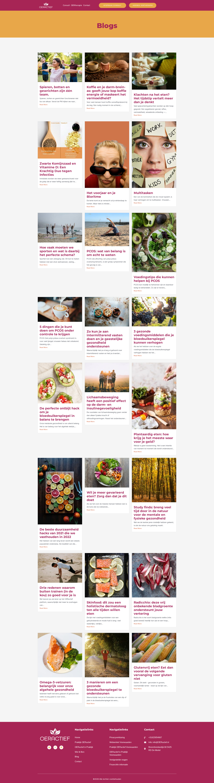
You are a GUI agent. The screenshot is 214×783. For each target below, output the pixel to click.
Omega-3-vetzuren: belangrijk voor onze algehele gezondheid (57, 686)
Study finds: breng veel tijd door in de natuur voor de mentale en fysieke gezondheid (152, 512)
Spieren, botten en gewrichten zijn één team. (56, 90)
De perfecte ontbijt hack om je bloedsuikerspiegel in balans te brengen (59, 413)
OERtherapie (76, 5)
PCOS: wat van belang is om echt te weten (106, 253)
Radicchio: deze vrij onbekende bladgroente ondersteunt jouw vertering (153, 608)
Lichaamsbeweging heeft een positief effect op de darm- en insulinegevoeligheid (106, 402)
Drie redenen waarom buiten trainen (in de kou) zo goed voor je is (58, 591)
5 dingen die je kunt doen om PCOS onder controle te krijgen (57, 330)
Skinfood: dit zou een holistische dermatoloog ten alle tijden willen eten (106, 608)
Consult (66, 5)
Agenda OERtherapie (143, 5)
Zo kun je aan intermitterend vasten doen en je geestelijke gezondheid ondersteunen (104, 339)
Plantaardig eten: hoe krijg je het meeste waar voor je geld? (153, 437)
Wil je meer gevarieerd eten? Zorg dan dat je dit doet (107, 496)
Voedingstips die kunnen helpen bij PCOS (154, 279)
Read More (43, 104)
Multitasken (143, 193)
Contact (86, 5)
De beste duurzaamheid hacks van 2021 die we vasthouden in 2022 (59, 533)
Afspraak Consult (112, 5)
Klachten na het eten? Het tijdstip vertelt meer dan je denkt (153, 98)
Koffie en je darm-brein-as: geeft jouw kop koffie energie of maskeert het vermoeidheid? (106, 92)
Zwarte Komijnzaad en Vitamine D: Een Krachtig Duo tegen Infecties (58, 169)
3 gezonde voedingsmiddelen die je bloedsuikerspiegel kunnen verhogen (154, 336)
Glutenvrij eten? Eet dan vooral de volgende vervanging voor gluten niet (153, 673)
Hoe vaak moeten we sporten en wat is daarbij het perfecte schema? (60, 251)
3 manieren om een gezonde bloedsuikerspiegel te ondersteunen (104, 687)
